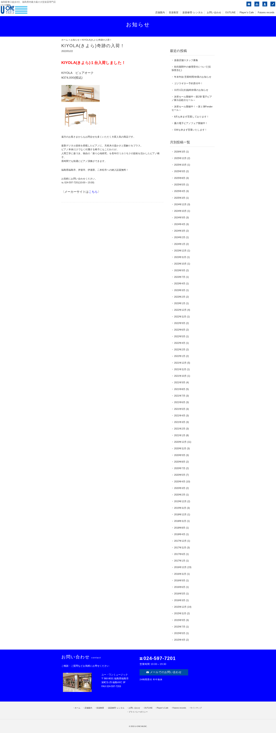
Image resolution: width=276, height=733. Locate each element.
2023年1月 (179, 303)
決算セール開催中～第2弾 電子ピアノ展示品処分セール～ (192, 98)
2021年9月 (179, 382)
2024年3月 (179, 230)
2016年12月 (180, 567)
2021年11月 (180, 369)
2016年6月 (179, 587)
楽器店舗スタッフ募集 (186, 60)
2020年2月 (179, 494)
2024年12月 (180, 204)
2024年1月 (179, 244)
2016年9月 (179, 580)
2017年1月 (179, 560)
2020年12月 (180, 442)
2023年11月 (180, 257)
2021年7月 (179, 395)
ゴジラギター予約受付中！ (188, 83)
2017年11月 (180, 547)
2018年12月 (180, 514)
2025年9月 (179, 171)
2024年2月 (179, 237)
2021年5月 (179, 409)
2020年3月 (179, 488)
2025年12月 (180, 158)
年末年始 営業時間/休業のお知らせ (192, 76)
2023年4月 (179, 283)
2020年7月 (179, 468)
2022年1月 (179, 356)
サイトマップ (196, 708)
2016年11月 (180, 574)
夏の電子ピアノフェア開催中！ (191, 123)
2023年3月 (179, 290)
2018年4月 (179, 534)
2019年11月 (180, 508)
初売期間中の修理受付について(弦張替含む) (191, 68)
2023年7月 (179, 277)
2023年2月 (179, 296)
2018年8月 (179, 527)
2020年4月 (179, 481)
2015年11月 (180, 613)
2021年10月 (180, 375)
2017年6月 (179, 554)
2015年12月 (180, 606)
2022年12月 (180, 309)
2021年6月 (179, 402)
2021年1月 (179, 435)
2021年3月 (179, 422)
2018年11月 (180, 521)
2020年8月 (179, 461)
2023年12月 (180, 250)
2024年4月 (179, 224)
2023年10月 (180, 263)
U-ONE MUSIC (141, 726)
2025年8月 (179, 178)
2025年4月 (179, 191)
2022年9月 (179, 323)
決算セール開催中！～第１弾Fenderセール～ (192, 108)
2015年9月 (179, 620)
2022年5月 (179, 336)
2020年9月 (179, 455)
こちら (93, 191)
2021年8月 (179, 389)
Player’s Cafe (247, 12)
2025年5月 (179, 184)
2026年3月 (179, 151)
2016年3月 (179, 600)
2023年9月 (179, 270)
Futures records (266, 12)
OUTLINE (230, 12)
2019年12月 (180, 501)
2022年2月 (179, 349)
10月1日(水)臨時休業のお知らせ (191, 90)
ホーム (64, 40)
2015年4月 (179, 639)
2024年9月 (179, 217)
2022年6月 (179, 329)
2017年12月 (180, 540)
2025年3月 (179, 197)
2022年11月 (180, 316)
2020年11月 (180, 448)
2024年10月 (180, 211)
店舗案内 (160, 12)
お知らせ (75, 40)
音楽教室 (173, 12)
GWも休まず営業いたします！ (190, 129)
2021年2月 (179, 428)
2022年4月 (179, 343)
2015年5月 (179, 633)
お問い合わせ (214, 12)
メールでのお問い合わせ (166, 672)
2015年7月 (179, 626)
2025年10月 (180, 164)
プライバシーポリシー (138, 712)
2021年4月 (179, 415)
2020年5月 (179, 474)
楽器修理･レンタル (192, 12)
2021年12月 (180, 362)
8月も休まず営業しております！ (191, 116)
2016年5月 (179, 593)
